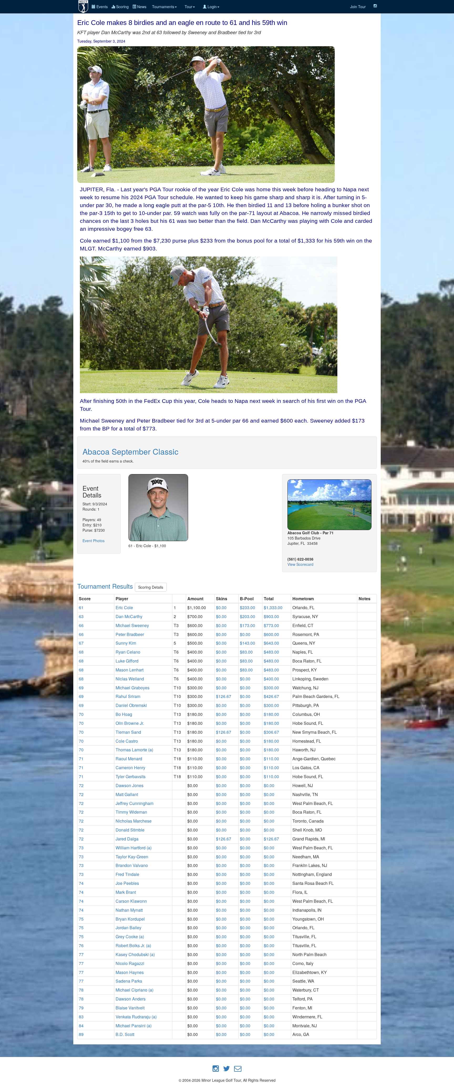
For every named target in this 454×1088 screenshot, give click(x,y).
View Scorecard (300, 564)
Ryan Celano (128, 652)
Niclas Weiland (130, 679)
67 (81, 643)
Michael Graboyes (132, 688)
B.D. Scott (125, 1034)
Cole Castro (127, 741)
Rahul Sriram (128, 696)
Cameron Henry (130, 767)
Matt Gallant (127, 794)
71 (81, 759)
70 (81, 714)
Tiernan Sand (128, 732)
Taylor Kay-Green (132, 857)
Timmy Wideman (131, 812)
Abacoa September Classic (130, 451)
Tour (188, 6)
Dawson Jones (129, 785)
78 (81, 990)
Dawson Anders (131, 999)
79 (81, 1008)
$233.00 (247, 607)
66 (81, 625)
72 (81, 785)
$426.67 (271, 696)
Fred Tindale (127, 874)
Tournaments (163, 6)
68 (81, 652)
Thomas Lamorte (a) (134, 750)
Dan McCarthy (129, 616)
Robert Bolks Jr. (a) (133, 945)
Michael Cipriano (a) (134, 990)
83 (81, 1017)
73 (81, 848)
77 (81, 954)
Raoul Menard (129, 759)
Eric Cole (124, 607)
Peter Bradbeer (130, 634)
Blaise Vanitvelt (130, 1008)
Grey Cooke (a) (130, 936)
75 (81, 919)
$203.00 (247, 616)
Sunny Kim (126, 643)
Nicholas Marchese (134, 821)
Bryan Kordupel (130, 919)
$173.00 (247, 625)
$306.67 (271, 732)
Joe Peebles (127, 883)
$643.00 (271, 643)
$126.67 (223, 696)
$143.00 (247, 643)
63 (81, 616)
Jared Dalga (127, 839)
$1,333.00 (273, 607)
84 (81, 1026)
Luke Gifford (127, 661)
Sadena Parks (129, 981)
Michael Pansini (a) (134, 1026)
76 (81, 945)
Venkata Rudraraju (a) (136, 1017)
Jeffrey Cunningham (134, 803)
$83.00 (246, 652)
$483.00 (271, 652)
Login (212, 6)
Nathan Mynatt (129, 910)
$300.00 (271, 688)
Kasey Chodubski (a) (135, 954)
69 (81, 688)
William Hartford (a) (134, 848)
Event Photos (93, 540)
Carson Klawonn (131, 901)
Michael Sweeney (132, 625)
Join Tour (358, 6)
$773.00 (271, 625)
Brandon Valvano (132, 865)
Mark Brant (126, 892)
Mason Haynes (130, 972)
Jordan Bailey (128, 928)
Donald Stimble (130, 830)
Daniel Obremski (131, 705)
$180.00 (271, 714)
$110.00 (271, 759)
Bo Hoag (124, 714)
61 (81, 607)
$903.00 (271, 616)
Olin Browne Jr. (130, 723)
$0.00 (221, 607)
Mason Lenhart (129, 670)
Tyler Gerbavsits (131, 776)
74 (81, 883)
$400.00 (271, 679)
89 (81, 1034)
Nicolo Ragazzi (130, 963)
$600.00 (271, 634)
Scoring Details (150, 587)
